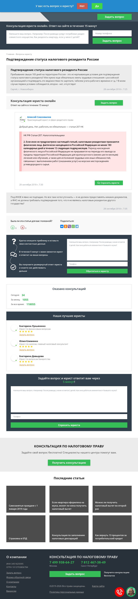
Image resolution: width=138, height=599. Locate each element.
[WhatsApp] (73, 226)
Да (97, 6)
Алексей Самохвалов (39, 117)
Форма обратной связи (18, 577)
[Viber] (69, 226)
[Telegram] (77, 226)
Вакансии (11, 591)
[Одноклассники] (65, 226)
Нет (82, 6)
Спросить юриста (110, 182)
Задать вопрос (114, 17)
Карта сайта (98, 586)
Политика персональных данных (66, 592)
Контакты (11, 586)
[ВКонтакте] (61, 226)
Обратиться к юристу (97, 271)
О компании (12, 581)
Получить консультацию (69, 462)
